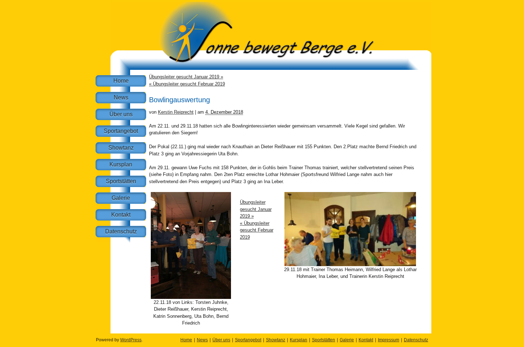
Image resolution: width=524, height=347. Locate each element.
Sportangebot (121, 131)
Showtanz (121, 148)
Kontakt (120, 215)
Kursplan (120, 164)
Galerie (121, 198)
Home (121, 81)
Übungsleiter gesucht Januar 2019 (186, 76)
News (121, 97)
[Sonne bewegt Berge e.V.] (271, 68)
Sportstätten (121, 181)
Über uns (121, 114)
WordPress (131, 339)
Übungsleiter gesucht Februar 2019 (187, 84)
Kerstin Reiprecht (176, 112)
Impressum (388, 339)
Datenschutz (121, 231)
